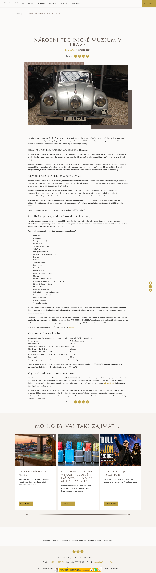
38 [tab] (66, 514)
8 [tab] (36, 514)
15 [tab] (43, 514)
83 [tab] (111, 514)
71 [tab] (99, 514)
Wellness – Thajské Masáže (58, 3)
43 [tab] (71, 514)
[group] (35, 472)
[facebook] (75, 56)
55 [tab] (83, 514)
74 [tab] (102, 514)
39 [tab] (67, 514)
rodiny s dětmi (108, 383)
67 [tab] (95, 514)
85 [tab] (113, 514)
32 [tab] (60, 514)
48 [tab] (76, 514)
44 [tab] (72, 514)
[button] (23, 3)
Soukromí (55, 540)
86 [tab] (114, 514)
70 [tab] (98, 514)
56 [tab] (84, 514)
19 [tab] (47, 514)
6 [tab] (34, 514)
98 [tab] (126, 514)
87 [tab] (115, 514)
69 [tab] (97, 514)
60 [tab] (88, 514)
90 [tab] (118, 514)
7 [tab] (35, 514)
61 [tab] (89, 514)
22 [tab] (50, 514)
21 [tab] (49, 514)
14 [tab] (42, 514)
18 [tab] (46, 514)
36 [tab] (64, 514)
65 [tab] (93, 514)
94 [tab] (122, 514)
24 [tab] (52, 514)
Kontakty (46, 540)
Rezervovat (149, 3)
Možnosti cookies (94, 540)
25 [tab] (53, 514)
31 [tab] (59, 514)
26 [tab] (54, 514)
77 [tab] (105, 514)
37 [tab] (65, 514)
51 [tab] (79, 514)
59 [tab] (87, 514)
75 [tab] (103, 514)
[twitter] (79, 56)
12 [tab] (40, 514)
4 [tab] (32, 514)
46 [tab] (74, 514)
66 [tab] (94, 514)
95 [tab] (123, 514)
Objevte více (25, 503)
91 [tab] (119, 514)
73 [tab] (101, 514)
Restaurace (40, 3)
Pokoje (30, 3)
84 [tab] (112, 514)
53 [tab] (81, 514)
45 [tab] (73, 514)
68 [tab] (96, 514)
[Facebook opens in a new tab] (150, 283)
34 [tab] (62, 514)
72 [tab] (100, 514)
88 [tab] (116, 514)
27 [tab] (55, 514)
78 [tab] (106, 514)
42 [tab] (70, 514)
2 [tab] (30, 514)
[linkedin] (83, 56)
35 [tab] (63, 514)
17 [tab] (45, 514)
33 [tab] (61, 514)
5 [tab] (33, 514)
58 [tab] (86, 514)
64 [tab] (92, 514)
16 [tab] (44, 514)
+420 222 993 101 (57, 562)
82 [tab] (110, 514)
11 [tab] (39, 514)
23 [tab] (51, 514)
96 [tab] (124, 514)
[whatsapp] (87, 56)
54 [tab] (82, 514)
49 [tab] (77, 514)
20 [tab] (48, 514)
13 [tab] (41, 514)
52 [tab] (80, 514)
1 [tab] (29, 514)
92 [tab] (120, 514)
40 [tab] (68, 514)
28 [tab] (56, 514)
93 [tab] (121, 514)
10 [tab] (38, 514)
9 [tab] (37, 514)
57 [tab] (85, 514)
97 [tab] (125, 514)
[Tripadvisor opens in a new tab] (150, 290)
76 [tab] (104, 514)
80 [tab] (108, 514)
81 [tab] (109, 514)
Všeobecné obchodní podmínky (74, 540)
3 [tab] (31, 514)
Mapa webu (108, 540)
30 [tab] (58, 514)
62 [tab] (90, 514)
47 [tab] (75, 514)
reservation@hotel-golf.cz (103, 562)
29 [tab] (57, 514)
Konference (76, 3)
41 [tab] (69, 514)
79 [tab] (107, 514)
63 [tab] (91, 514)
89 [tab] (117, 514)
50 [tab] (78, 514)
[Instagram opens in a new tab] (150, 286)
